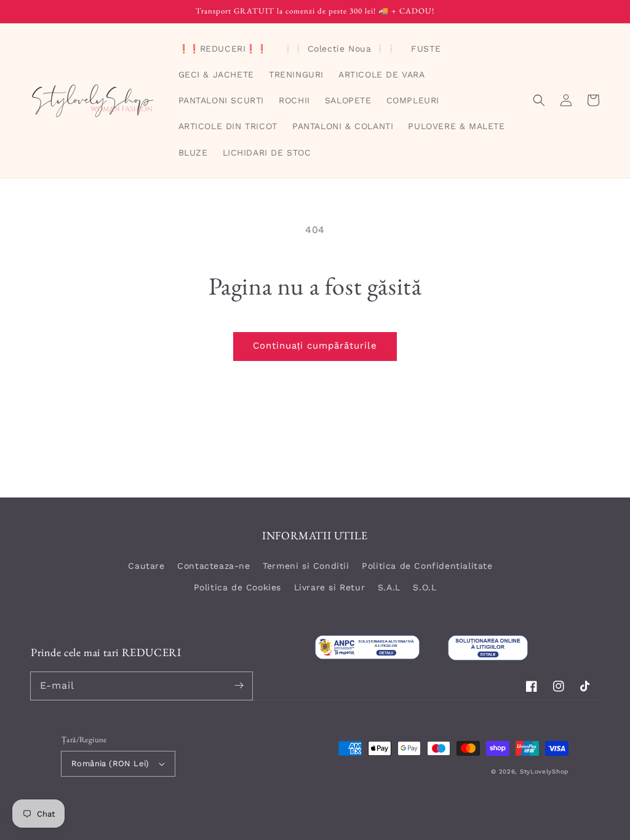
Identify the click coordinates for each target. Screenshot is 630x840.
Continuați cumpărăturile (315, 345)
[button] (538, 100)
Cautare (146, 566)
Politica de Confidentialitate (427, 566)
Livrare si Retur (329, 587)
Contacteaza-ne (213, 566)
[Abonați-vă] (238, 685)
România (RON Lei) (110, 763)
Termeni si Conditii (306, 566)
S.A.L (389, 587)
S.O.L (424, 587)
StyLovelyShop (544, 771)
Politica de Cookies (237, 587)
